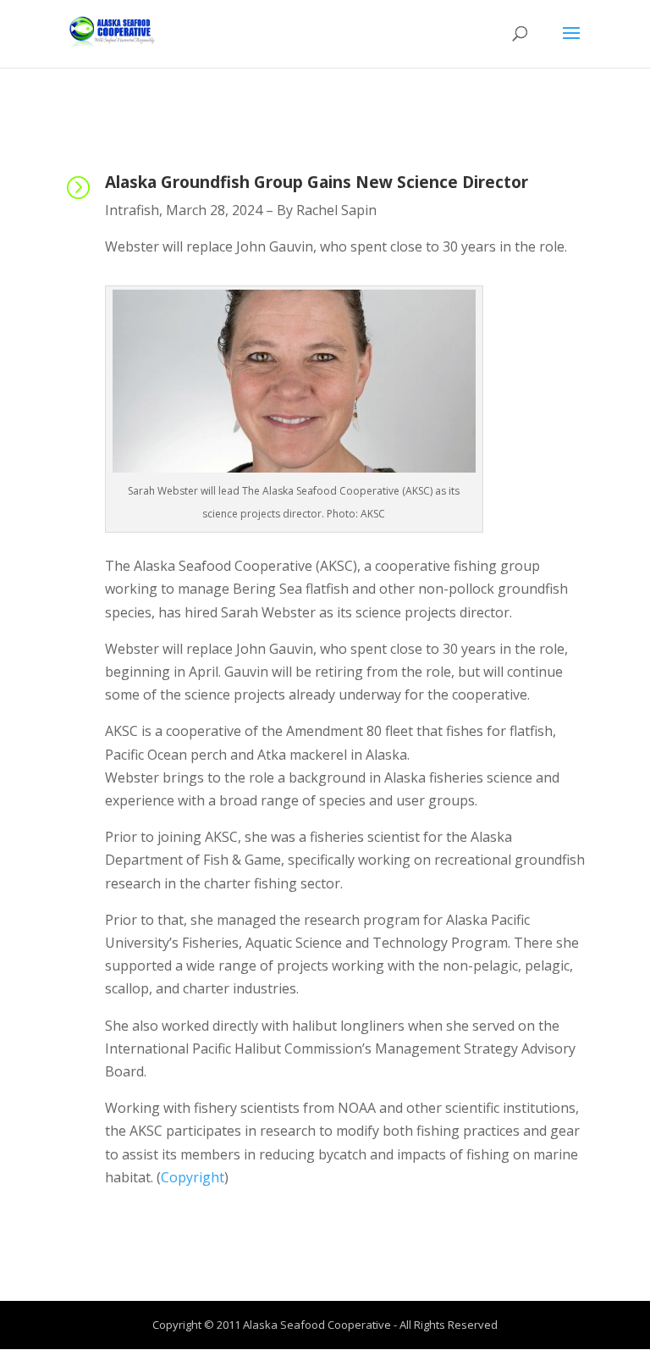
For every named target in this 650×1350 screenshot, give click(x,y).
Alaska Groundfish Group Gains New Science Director (316, 182)
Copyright (192, 1177)
